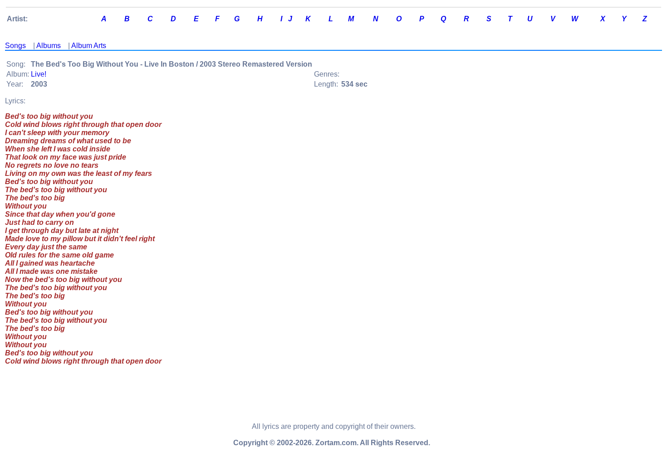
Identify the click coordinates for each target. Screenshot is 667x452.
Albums (48, 45)
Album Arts (88, 45)
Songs (15, 45)
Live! (38, 74)
